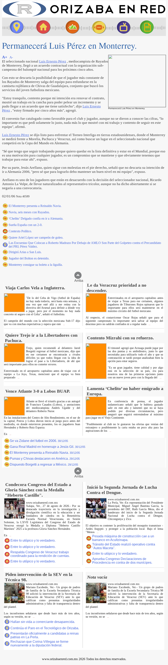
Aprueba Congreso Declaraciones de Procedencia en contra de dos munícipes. (122, 560)
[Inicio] (84, 16)
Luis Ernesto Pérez (52, 61)
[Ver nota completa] (14, 311)
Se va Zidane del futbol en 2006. (39, 441)
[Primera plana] (15, 27)
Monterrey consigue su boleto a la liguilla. (36, 264)
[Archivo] (150, 27)
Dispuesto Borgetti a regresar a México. (44, 464)
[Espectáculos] (122, 27)
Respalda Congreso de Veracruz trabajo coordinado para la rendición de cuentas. (40, 554)
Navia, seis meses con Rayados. (29, 212)
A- (11, 57)
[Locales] (42, 27)
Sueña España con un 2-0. (25, 225)
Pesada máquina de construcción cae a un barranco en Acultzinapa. (123, 538)
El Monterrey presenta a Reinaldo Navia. (35, 206)
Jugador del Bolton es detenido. (29, 258)
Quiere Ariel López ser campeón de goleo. (36, 237)
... (63, 324)
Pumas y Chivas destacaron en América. (45, 458)
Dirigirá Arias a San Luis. (25, 252)
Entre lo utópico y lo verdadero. (33, 540)
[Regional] (68, 27)
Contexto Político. (20, 231)
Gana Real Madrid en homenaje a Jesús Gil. (47, 446)
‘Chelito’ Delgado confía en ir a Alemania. (36, 218)
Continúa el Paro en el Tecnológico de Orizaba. (44, 628)
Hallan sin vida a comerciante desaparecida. (42, 622)
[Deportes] (95, 27)
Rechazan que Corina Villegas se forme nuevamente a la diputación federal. (39, 643)
